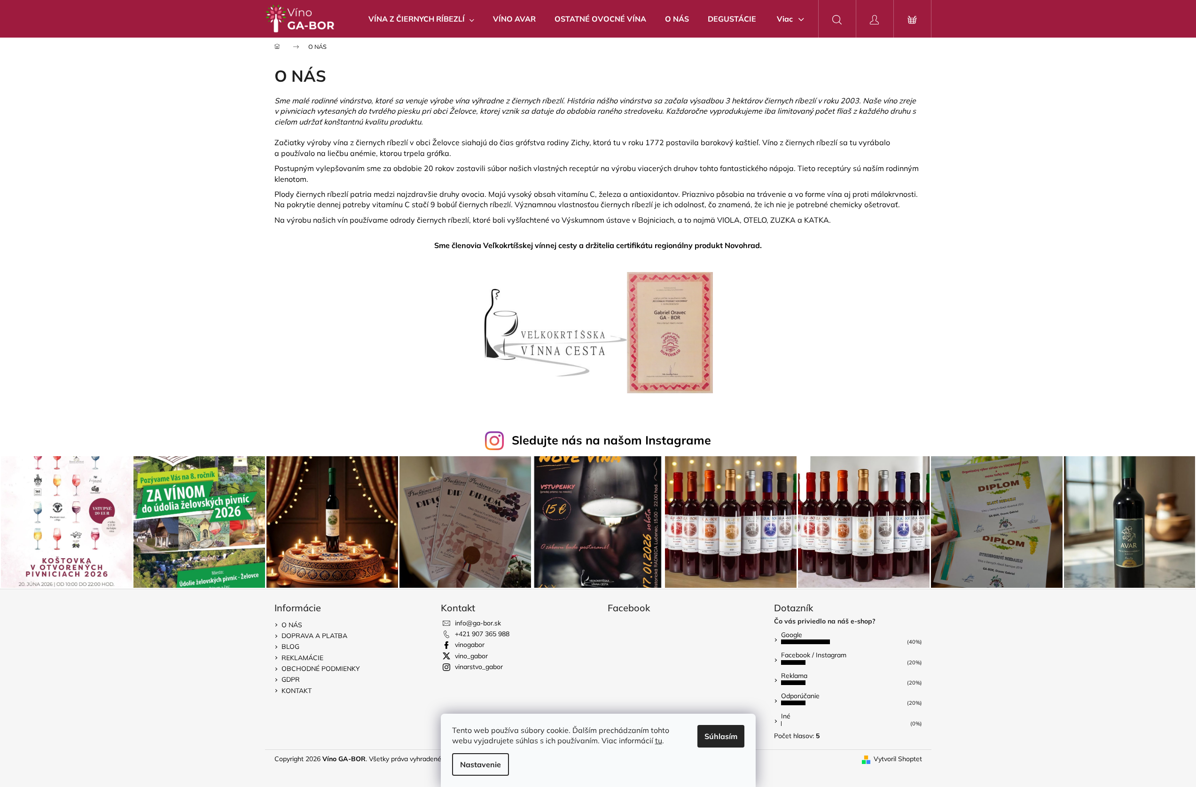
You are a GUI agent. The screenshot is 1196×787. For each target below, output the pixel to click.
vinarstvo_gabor (479, 666)
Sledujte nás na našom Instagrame (611, 440)
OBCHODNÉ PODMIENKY (320, 668)
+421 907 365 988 (482, 634)
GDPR (290, 679)
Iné (785, 716)
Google (791, 635)
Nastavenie (480, 764)
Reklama (794, 675)
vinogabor (470, 644)
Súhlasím (720, 736)
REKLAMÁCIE (302, 658)
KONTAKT (296, 690)
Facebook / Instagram (813, 655)
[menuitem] (421, 19)
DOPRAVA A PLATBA (314, 635)
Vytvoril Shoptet (898, 759)
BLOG (290, 646)
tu (658, 740)
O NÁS (291, 625)
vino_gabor (471, 656)
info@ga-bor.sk (478, 623)
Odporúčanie (800, 696)
